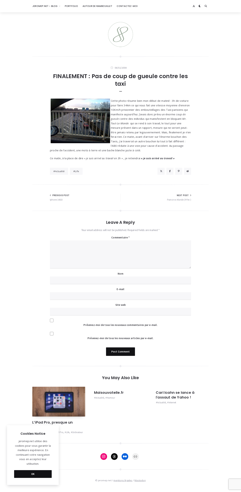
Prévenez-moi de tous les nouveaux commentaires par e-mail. (120, 325)
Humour (111, 397)
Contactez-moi (127, 6)
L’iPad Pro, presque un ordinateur (52, 425)
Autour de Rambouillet (97, 6)
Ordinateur (77, 432)
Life (77, 171)
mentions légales (122, 480)
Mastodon (140, 480)
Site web (120, 304)
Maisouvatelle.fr (109, 392)
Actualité (60, 171)
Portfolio (71, 6)
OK (33, 474)
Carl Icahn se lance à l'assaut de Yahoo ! (175, 395)
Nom (120, 273)
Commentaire (120, 237)
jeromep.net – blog (45, 6)
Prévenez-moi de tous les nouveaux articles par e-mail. (120, 338)
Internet (172, 402)
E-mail (120, 289)
